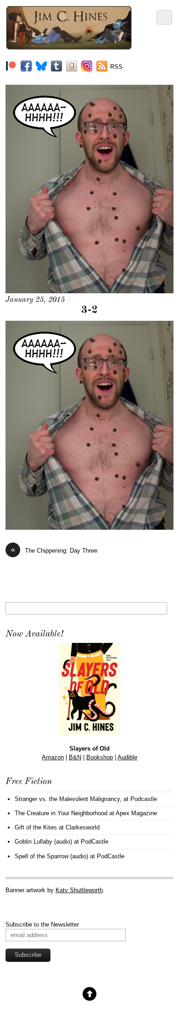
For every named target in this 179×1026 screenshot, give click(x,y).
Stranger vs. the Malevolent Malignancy (67, 799)
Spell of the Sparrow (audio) (51, 856)
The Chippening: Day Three (54, 550)
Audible (127, 757)
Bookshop (99, 757)
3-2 (89, 310)
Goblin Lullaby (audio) (43, 841)
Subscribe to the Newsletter (42, 924)
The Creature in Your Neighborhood (61, 813)
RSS (116, 66)
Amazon (53, 757)
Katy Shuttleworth (79, 890)
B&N (75, 757)
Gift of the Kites (36, 827)
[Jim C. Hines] (69, 46)
